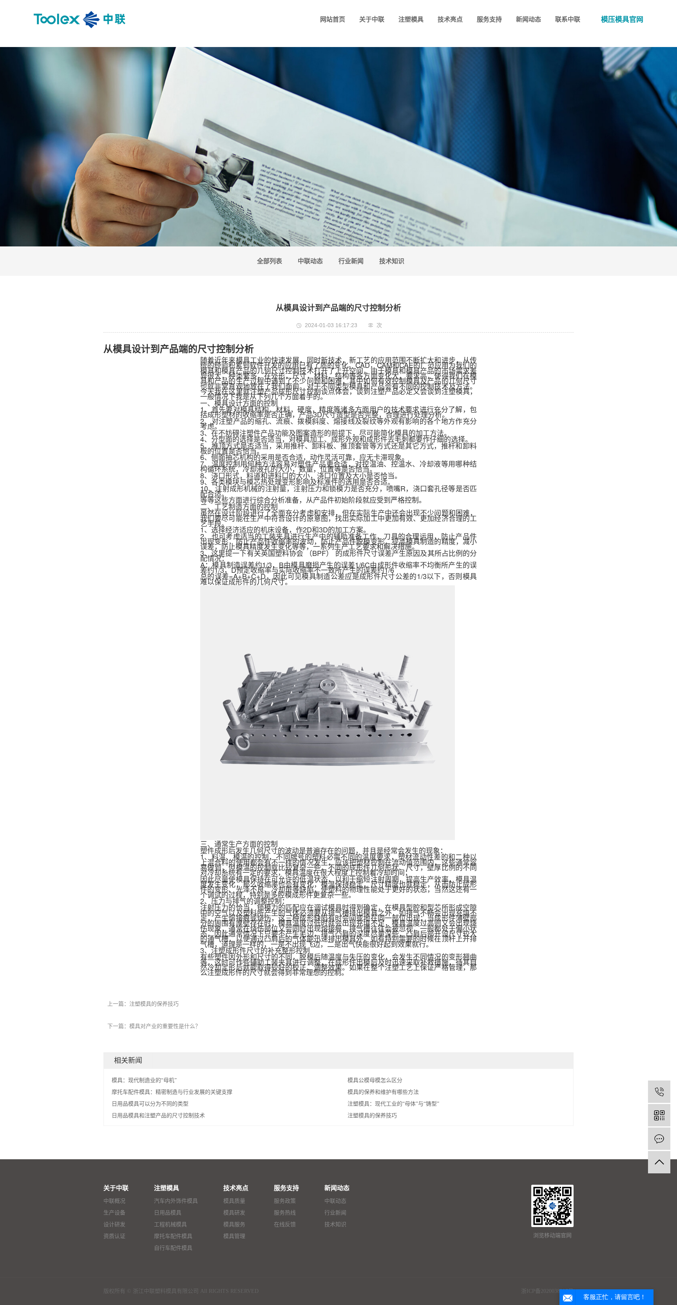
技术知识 (391, 261)
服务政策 (285, 1201)
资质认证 (114, 1236)
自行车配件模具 (173, 1248)
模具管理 (234, 1236)
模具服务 (234, 1224)
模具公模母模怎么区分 (375, 1080)
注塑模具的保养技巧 (154, 1004)
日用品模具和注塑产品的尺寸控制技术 (158, 1116)
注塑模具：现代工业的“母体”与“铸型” (393, 1104)
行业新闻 (351, 261)
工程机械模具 (170, 1224)
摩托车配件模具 (173, 1236)
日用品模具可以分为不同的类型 (150, 1104)
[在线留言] (659, 1139)
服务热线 (285, 1213)
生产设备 (114, 1213)
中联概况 (114, 1201)
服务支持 (286, 1188)
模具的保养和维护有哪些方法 (383, 1092)
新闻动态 (336, 1188)
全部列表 (269, 261)
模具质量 (234, 1201)
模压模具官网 (622, 20)
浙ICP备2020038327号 (547, 1291)
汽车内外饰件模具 (176, 1201)
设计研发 (114, 1224)
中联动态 (310, 261)
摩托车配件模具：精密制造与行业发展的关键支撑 (172, 1092)
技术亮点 (235, 1188)
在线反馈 (285, 1224)
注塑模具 (166, 1188)
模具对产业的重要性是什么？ (165, 1026)
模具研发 (234, 1213)
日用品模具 (167, 1213)
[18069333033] (659, 1092)
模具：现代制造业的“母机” (144, 1080)
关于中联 (116, 1188)
